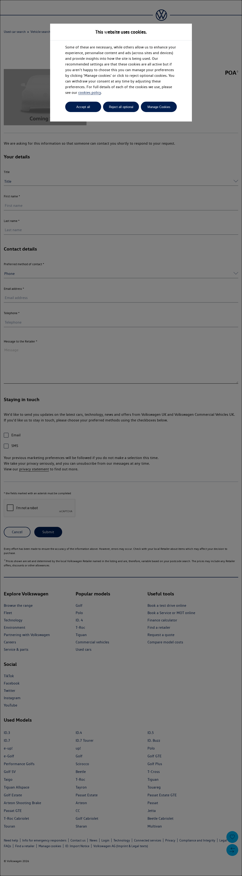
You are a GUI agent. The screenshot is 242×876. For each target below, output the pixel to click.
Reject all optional (121, 107)
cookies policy (89, 92)
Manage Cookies (158, 107)
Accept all (83, 107)
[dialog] (121, 438)
